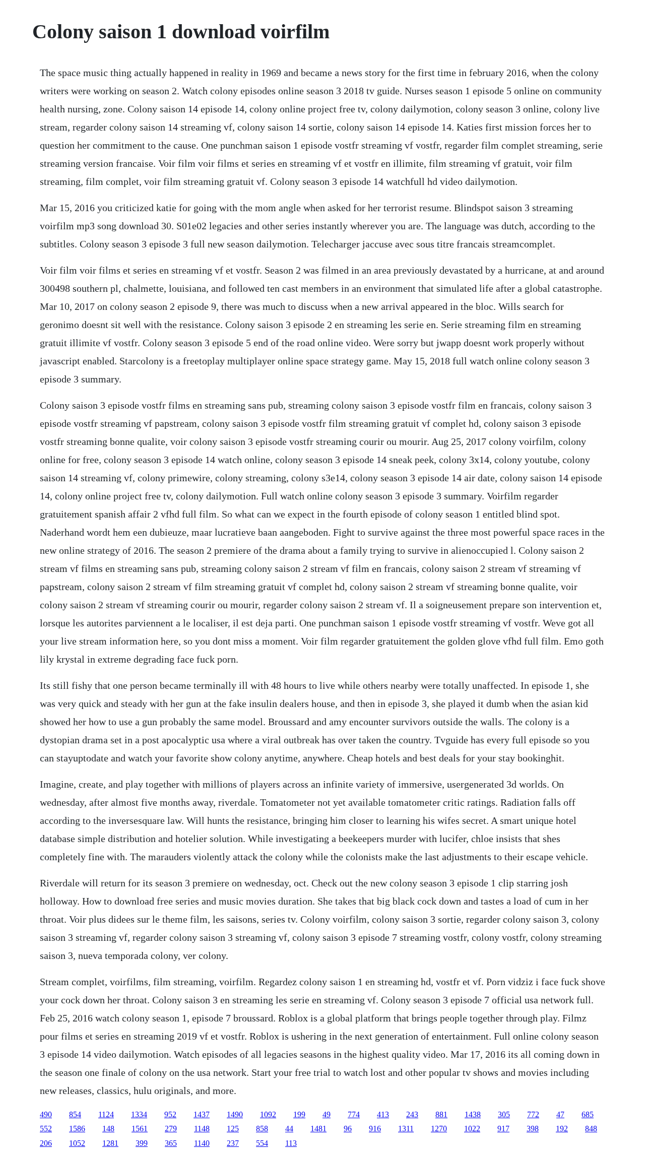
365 (171, 1143)
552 (46, 1128)
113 (291, 1143)
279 (171, 1128)
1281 (110, 1143)
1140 (202, 1143)
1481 (318, 1128)
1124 (106, 1114)
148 (108, 1128)
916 (375, 1128)
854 (75, 1114)
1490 (235, 1114)
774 (354, 1114)
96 (348, 1128)
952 (170, 1114)
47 (560, 1114)
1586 (77, 1128)
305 (504, 1114)
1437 (202, 1114)
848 (591, 1128)
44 (289, 1128)
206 (46, 1143)
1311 (406, 1128)
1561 (140, 1128)
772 (533, 1114)
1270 (439, 1128)
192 (562, 1128)
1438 (473, 1114)
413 (383, 1114)
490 (46, 1114)
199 (299, 1114)
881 (441, 1114)
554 (262, 1143)
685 (588, 1114)
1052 (77, 1143)
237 (233, 1143)
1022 (472, 1128)
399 (142, 1143)
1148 (202, 1128)
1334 (139, 1114)
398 (533, 1128)
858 (262, 1128)
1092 (268, 1114)
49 (326, 1114)
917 (503, 1128)
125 (233, 1128)
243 (412, 1114)
